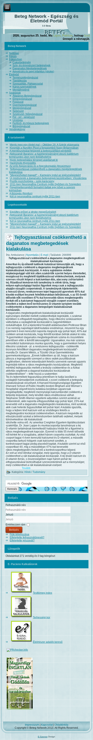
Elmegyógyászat (22, 98)
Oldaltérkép (61, 724)
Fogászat (18, 101)
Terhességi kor (41, 617)
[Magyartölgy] (20, 710)
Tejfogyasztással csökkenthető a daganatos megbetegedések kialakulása (46, 243)
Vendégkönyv (17, 129)
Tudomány (39, 472)
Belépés (14, 529)
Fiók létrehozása (19, 534)
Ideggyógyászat (22, 108)
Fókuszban (15, 59)
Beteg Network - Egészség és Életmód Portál (46, 18)
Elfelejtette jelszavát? (22, 540)
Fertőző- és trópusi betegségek (31, 123)
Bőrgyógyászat (21, 126)
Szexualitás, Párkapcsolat (28, 83)
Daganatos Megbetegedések (30, 68)
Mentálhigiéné (21, 89)
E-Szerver (43, 736)
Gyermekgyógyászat (25, 104)
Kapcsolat (47, 724)
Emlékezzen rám (15, 524)
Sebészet (18, 111)
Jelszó (9, 514)
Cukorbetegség (22, 62)
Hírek (27, 472)
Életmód (14, 74)
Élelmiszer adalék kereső (48, 642)
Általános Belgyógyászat (27, 95)
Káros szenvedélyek (24, 86)
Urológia (18, 120)
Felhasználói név (16, 505)
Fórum (13, 56)
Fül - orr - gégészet (24, 117)
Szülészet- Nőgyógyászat (27, 114)
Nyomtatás (32, 254)
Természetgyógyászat (25, 77)
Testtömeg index (42, 592)
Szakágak (15, 92)
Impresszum (32, 724)
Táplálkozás (20, 80)
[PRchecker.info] (17, 649)
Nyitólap (14, 53)
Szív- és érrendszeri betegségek (31, 65)
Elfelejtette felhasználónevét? (27, 537)
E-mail (45, 254)
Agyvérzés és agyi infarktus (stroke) (33, 71)
